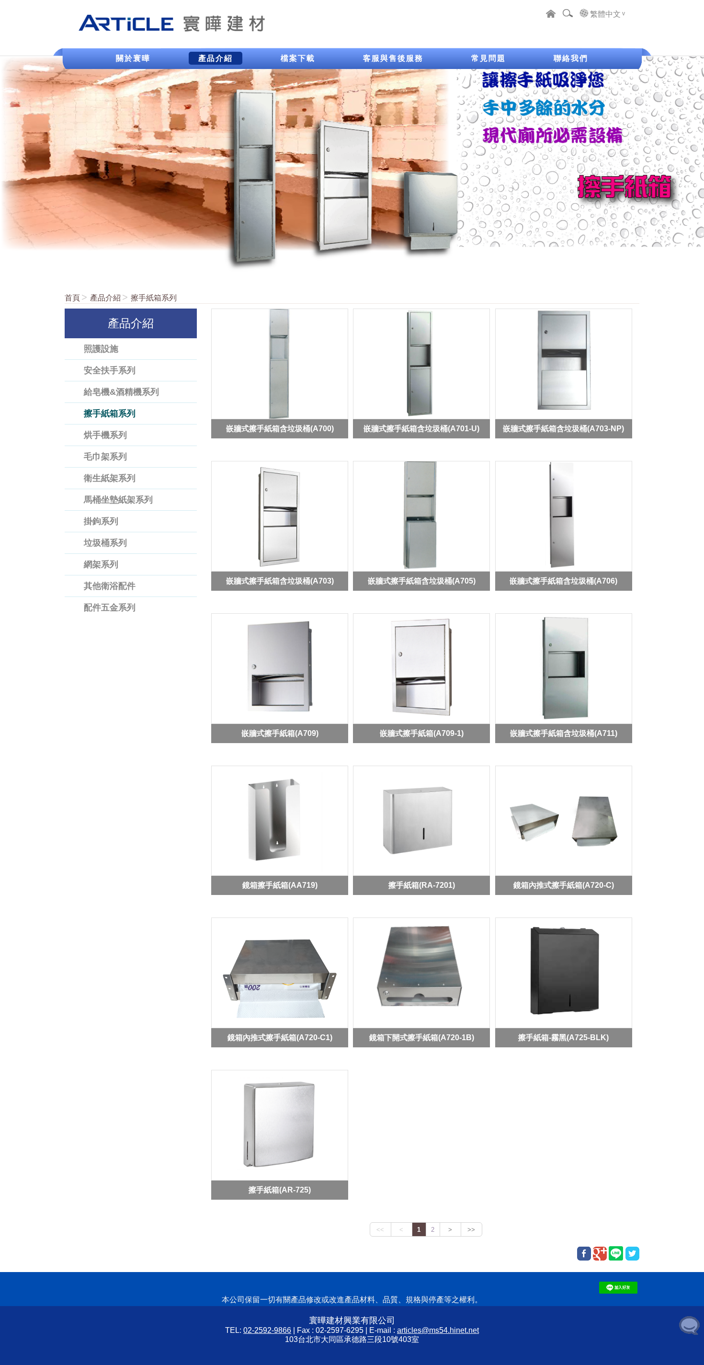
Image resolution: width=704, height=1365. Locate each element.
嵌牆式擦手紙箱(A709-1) (422, 733)
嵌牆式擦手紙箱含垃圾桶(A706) (563, 580)
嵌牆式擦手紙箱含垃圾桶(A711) (563, 733)
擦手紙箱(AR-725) (280, 1190)
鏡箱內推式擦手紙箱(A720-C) (563, 885)
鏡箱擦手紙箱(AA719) (280, 885)
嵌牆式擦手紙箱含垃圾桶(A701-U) (421, 428)
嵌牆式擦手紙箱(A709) (279, 733)
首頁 (72, 298)
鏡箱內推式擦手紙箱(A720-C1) (279, 1037)
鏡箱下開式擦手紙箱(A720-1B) (421, 1037)
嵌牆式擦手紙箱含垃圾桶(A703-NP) (563, 428)
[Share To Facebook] (584, 1254)
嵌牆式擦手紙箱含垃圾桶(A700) (280, 428)
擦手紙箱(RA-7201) (421, 885)
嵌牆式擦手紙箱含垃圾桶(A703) (280, 580)
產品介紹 (105, 298)
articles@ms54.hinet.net (438, 1330)
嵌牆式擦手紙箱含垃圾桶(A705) (422, 580)
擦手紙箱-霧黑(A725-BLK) (563, 1037)
